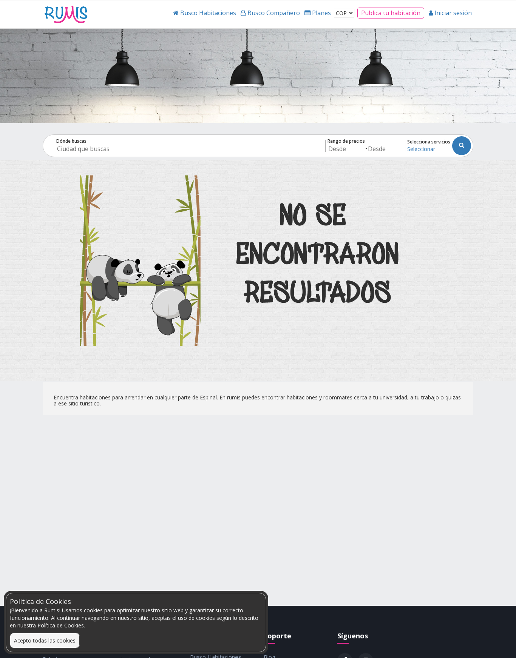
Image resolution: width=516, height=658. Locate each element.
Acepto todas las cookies (45, 640)
